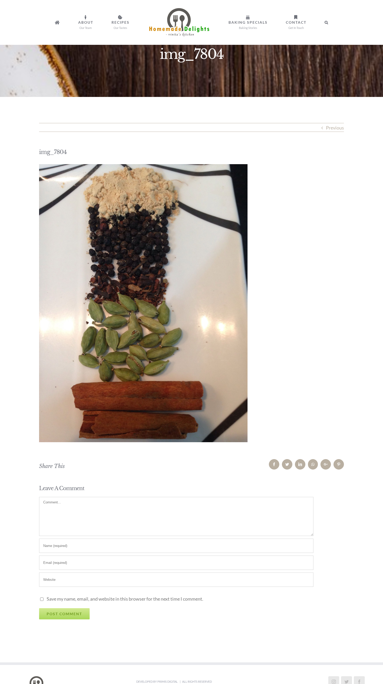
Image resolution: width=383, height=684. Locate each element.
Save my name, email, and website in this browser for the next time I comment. (125, 599)
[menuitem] (92, 22)
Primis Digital (167, 681)
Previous (335, 128)
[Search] (288, 22)
